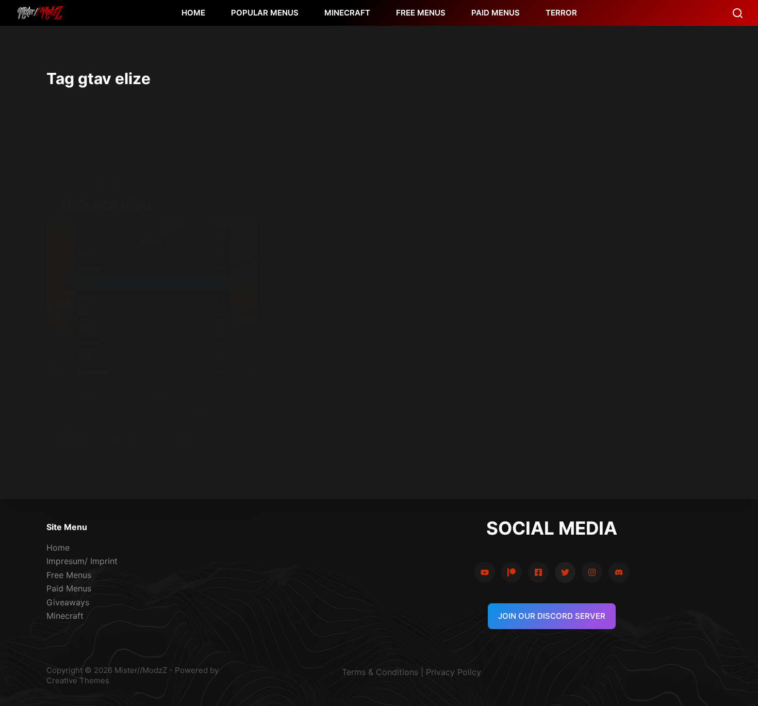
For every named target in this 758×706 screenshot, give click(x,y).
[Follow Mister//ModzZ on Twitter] (565, 572)
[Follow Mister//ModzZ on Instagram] (592, 572)
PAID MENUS (495, 13)
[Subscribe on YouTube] (484, 572)
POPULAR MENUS (265, 13)
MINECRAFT (347, 13)
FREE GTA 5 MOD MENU (98, 183)
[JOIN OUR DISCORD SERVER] (618, 572)
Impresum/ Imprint (82, 561)
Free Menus (68, 575)
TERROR (561, 13)
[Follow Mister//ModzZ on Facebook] (538, 572)
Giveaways (67, 602)
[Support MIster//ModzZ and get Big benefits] (511, 572)
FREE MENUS (421, 13)
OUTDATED (154, 183)
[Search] (738, 13)
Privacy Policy (453, 672)
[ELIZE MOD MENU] (152, 301)
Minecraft (65, 616)
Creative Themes (77, 680)
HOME (193, 13)
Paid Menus (68, 588)
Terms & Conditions (380, 672)
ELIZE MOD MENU (106, 205)
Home (58, 547)
